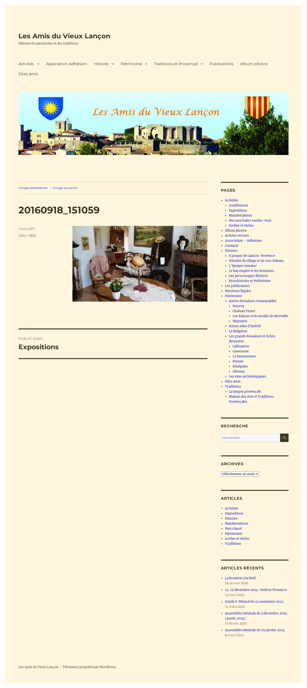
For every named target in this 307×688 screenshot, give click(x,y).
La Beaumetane (244, 356)
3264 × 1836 (27, 235)
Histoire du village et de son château (256, 261)
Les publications (237, 286)
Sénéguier (240, 366)
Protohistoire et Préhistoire (250, 281)
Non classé (233, 529)
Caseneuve (241, 351)
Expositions (238, 210)
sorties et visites (237, 539)
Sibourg (239, 371)
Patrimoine (131, 64)
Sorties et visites (241, 226)
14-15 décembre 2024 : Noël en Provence (256, 590)
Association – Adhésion (243, 241)
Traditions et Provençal (176, 64)
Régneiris (240, 321)
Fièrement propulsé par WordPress (89, 667)
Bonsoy (238, 306)
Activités (231, 200)
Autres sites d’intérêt (245, 326)
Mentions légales (238, 291)
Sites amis (28, 74)
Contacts (231, 246)
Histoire (101, 64)
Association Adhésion (66, 64)
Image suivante (65, 188)
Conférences (238, 205)
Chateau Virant (244, 311)
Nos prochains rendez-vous (250, 220)
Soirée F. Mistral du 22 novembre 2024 (254, 602)
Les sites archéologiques (247, 376)
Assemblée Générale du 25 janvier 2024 (255, 630)
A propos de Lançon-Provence (252, 256)
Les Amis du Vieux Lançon (64, 36)
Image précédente (33, 188)
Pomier (238, 361)
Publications (221, 64)
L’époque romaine (243, 266)
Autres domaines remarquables (253, 301)
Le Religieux (238, 331)
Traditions (233, 386)
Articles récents (237, 236)
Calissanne (241, 346)
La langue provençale (245, 392)
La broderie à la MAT (240, 578)
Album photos (254, 64)
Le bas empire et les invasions (251, 271)
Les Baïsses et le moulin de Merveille (260, 316)
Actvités (26, 64)
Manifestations (240, 215)
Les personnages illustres (248, 276)
